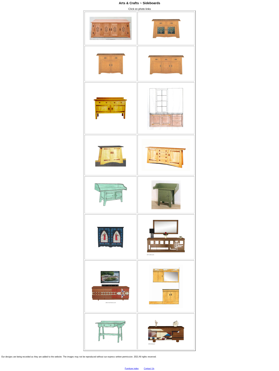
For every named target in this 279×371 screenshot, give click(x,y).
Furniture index (132, 368)
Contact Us (149, 368)
